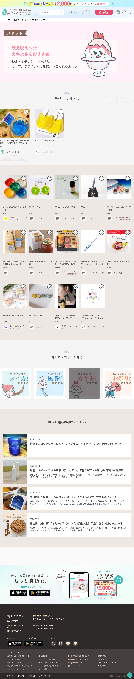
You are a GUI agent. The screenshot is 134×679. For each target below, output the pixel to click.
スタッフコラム (103, 666)
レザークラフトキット (86, 13)
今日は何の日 (42, 656)
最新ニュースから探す (15, 662)
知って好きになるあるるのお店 (78, 656)
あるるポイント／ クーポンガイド (50, 619)
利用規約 (10, 676)
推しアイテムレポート (75, 666)
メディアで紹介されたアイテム (48, 662)
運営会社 (32, 676)
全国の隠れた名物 (13, 659)
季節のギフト (102, 659)
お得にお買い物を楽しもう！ (43, 616)
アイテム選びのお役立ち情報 (47, 666)
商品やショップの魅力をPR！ (43, 625)
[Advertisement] (67, 553)
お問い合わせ (21, 676)
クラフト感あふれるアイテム (108, 662)
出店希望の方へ (16, 631)
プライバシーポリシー (46, 676)
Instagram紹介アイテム (76, 662)
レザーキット (86, 11)
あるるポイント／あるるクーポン (19, 656)
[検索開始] (61, 12)
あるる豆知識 (42, 669)
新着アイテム (102, 656)
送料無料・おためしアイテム (78, 659)
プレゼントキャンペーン (15, 669)
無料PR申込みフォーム (45, 628)
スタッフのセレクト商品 (46, 659)
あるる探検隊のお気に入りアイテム (19, 666)
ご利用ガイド (15, 620)
